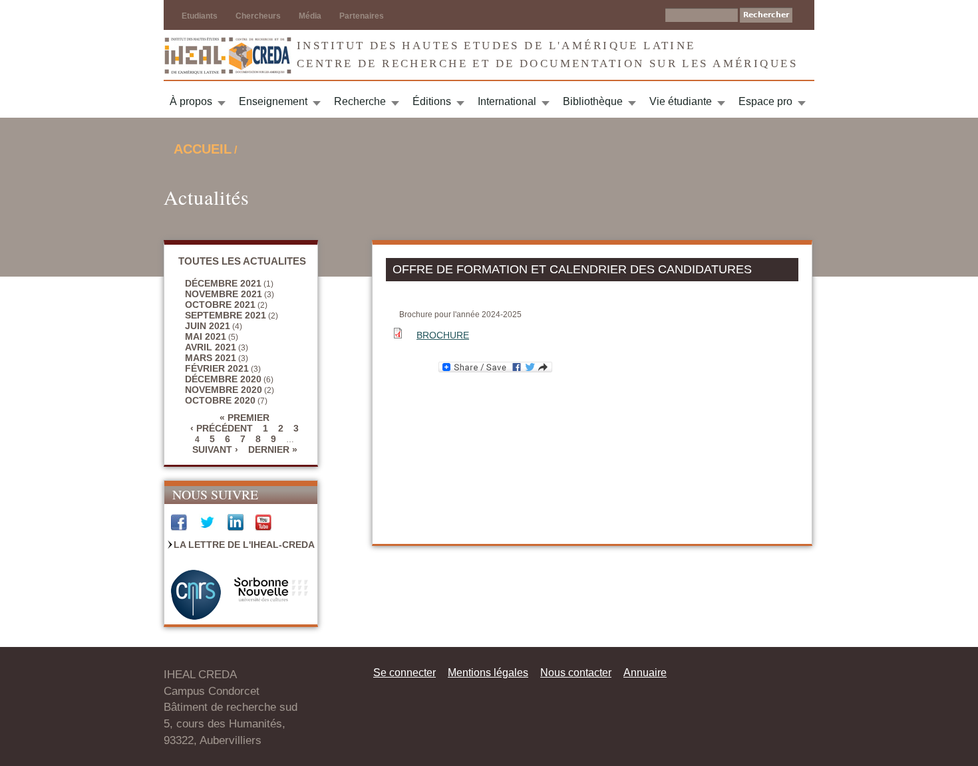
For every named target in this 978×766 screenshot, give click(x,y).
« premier (244, 417)
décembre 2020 (223, 379)
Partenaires (361, 16)
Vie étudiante (680, 101)
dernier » (272, 449)
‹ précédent (221, 428)
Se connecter (404, 672)
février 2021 (217, 368)
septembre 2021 (225, 315)
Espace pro (765, 101)
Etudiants (200, 16)
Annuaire (645, 672)
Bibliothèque (593, 101)
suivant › (215, 449)
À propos (191, 101)
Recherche (360, 101)
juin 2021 (207, 325)
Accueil (203, 149)
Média (310, 16)
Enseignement (273, 101)
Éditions (431, 101)
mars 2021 (210, 357)
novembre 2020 (223, 389)
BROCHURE (442, 335)
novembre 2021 (223, 294)
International (507, 101)
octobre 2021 (220, 304)
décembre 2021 (223, 283)
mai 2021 (205, 336)
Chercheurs (258, 16)
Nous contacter (575, 672)
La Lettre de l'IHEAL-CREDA (244, 544)
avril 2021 (210, 347)
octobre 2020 (220, 400)
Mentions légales (488, 672)
